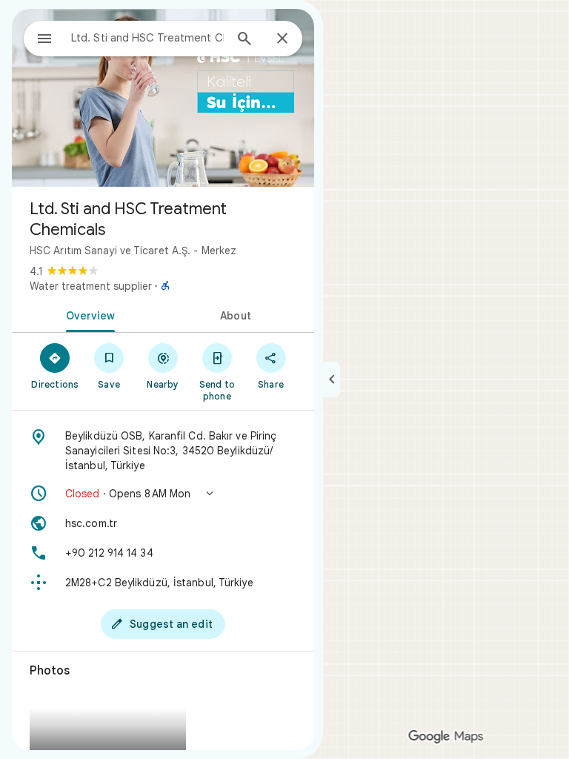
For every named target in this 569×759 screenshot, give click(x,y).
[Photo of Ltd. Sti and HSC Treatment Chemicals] (163, 98)
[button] (163, 493)
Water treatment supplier (91, 286)
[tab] (87, 314)
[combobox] (147, 38)
